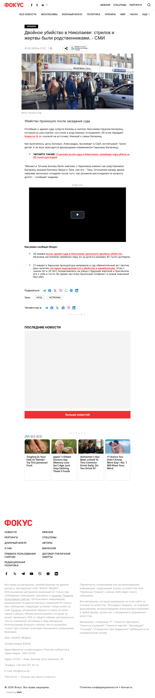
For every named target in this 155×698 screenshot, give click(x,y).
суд (40, 297)
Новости (11, 532)
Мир (122, 14)
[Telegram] (42, 5)
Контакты (126, 687)
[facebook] (6, 573)
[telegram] (23, 573)
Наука (134, 14)
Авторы (47, 542)
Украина (110, 14)
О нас (8, 548)
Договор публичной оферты (56, 555)
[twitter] (14, 573)
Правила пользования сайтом (20, 555)
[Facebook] (31, 5)
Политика (93, 14)
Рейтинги (135, 5)
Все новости (28, 14)
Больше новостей (77, 414)
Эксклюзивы (49, 14)
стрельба (55, 297)
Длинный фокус (16, 542)
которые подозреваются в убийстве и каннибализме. (83, 268)
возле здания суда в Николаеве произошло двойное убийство (84, 253)
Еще (144, 14)
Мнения (105, 5)
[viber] (39, 573)
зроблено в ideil (14, 692)
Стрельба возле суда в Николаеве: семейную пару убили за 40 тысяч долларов (81, 156)
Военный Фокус (72, 14)
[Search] (149, 4)
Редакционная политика (15, 564)
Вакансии (49, 548)
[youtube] (31, 573)
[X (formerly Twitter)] (37, 5)
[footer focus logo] (18, 523)
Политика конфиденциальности (99, 687)
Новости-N (31, 136)
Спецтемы (119, 5)
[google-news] (48, 573)
